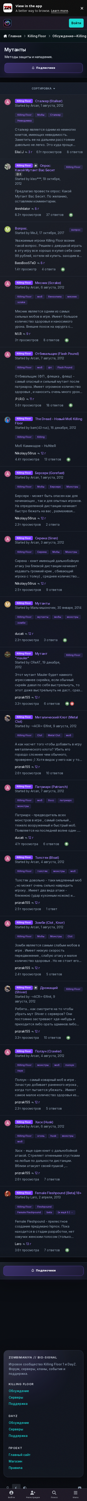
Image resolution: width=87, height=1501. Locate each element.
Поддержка (18, 1404)
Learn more (9, 8)
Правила (16, 1468)
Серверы (16, 1397)
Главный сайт (20, 1455)
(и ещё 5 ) (64, 1212)
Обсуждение (19, 1391)
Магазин (15, 1461)
